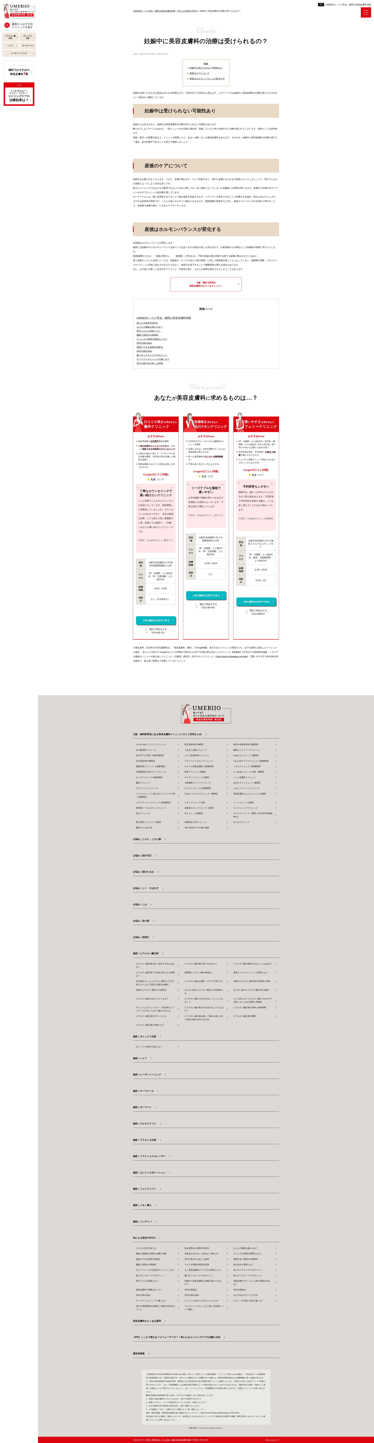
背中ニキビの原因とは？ (147, 1281)
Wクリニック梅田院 (194, 813)
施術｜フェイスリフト (144, 1189)
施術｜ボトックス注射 (144, 1036)
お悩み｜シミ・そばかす (146, 888)
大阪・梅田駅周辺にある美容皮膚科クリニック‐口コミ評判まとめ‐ (167, 734)
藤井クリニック (143, 783)
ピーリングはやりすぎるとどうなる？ (202, 1300)
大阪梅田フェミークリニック (198, 783)
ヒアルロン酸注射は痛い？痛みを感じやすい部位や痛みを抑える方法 (204, 1017)
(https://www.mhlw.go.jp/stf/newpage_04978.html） (220, 1413)
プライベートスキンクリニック (199, 761)
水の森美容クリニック (146, 750)
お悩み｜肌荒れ (141, 937)
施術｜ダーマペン (142, 1107)
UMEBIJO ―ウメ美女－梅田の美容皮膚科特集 (348, 4)
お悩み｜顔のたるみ (143, 872)
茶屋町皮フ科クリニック (196, 822)
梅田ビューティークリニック (246, 750)
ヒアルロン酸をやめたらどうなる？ (152, 999)
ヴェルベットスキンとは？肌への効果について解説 (204, 1307)
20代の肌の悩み (192, 1295)
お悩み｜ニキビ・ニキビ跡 (147, 839)
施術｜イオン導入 (142, 1205)
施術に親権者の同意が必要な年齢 (151, 1253)
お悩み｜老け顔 (141, 921)
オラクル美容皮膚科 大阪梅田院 (199, 766)
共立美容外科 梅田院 (145, 761)
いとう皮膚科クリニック (244, 777)
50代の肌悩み (191, 1290)
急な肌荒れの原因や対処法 (197, 1248)
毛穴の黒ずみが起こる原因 (197, 1259)
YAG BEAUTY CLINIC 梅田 (197, 827)
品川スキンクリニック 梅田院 (246, 783)
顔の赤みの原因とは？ (243, 1264)
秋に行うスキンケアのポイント (150, 1275)
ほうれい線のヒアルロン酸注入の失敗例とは (204, 991)
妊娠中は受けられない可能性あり (206, 68)
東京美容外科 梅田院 (194, 744)
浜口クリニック (143, 813)
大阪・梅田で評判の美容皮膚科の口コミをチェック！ (206, 284)
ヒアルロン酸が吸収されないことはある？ (252, 964)
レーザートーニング (19, 53)
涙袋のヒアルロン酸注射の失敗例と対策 (251, 981)
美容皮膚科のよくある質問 (147, 1321)
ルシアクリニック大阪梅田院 (198, 788)
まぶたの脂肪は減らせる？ (245, 1248)
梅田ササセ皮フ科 (144, 827)
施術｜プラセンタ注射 (144, 1140)
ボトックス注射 (27, 37)
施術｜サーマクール (143, 1091)
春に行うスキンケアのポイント (247, 1275)
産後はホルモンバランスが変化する (207, 78)
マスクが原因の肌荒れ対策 (197, 1264)
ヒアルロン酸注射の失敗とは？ (150, 1025)
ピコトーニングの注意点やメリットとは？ (155, 1270)
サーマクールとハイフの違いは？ (151, 1300)
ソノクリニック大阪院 (243, 802)
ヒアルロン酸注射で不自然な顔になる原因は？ (155, 974)
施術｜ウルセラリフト (144, 1123)
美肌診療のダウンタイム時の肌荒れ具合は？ (251, 1282)
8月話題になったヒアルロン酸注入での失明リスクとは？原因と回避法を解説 (155, 983)
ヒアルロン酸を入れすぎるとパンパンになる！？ (204, 1000)
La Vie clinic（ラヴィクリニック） (151, 744)
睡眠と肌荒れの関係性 (146, 1264)
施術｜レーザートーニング (147, 1074)
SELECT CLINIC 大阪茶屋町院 (150, 755)
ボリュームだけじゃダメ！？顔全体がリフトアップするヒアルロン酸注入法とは (155, 1009)
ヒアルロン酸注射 (10, 37)
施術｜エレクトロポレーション (149, 1172)
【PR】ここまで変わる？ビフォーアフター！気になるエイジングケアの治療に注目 (176, 1337)
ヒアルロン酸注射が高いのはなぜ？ (201, 964)
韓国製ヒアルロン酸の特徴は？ (199, 972)
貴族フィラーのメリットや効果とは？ (250, 972)
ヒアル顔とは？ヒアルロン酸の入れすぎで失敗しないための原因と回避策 (252, 1000)
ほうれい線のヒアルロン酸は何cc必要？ (251, 990)
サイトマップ (271, 1440)
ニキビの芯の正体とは (146, 1248)
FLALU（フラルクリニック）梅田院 (201, 794)
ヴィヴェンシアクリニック (245, 808)
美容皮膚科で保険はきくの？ (149, 1290)
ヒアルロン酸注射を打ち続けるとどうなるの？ (204, 1009)
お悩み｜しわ (140, 904)
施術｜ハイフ (140, 1058)
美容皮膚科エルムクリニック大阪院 (249, 794)
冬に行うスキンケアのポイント (247, 1270)
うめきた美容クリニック (196, 750)
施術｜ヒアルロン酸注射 (146, 953)
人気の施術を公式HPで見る (155, 620)
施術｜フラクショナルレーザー (149, 1156)
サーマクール (27, 46)
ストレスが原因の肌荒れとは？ (247, 1253)
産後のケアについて (199, 73)
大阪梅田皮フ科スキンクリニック (151, 772)
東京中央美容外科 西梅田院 (245, 744)
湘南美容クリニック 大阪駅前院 (150, 766)
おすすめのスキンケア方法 (245, 1295)
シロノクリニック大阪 (195, 802)
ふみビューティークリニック (246, 788)
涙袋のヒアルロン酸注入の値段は (151, 990)
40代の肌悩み (239, 1290)
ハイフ (10, 46)
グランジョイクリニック (147, 788)
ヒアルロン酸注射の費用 (244, 1016)
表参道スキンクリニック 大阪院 (199, 808)
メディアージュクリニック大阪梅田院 (153, 802)
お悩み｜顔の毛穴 (142, 855)
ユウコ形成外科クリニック (197, 755)
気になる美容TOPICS (147, 323)
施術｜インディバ (142, 1221)
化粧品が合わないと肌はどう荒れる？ (202, 1253)
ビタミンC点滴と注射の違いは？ (248, 1300)
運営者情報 (139, 1353)
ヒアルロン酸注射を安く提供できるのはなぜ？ (155, 965)
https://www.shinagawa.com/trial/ (231, 656)
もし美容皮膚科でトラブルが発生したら (203, 1270)
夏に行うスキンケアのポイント (199, 1275)
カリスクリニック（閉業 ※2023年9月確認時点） (252, 815)
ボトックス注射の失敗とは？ (149, 1046)
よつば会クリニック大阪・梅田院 (248, 772)
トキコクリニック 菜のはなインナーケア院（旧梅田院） (155, 795)
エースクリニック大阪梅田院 (149, 777)
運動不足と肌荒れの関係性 (245, 1259)
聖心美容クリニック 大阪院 (148, 822)
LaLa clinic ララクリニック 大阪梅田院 (251, 761)
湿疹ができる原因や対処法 (148, 1259)
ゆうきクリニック (241, 822)
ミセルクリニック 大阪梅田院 (246, 766)
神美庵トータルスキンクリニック (151, 808)
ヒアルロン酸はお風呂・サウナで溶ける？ (204, 981)
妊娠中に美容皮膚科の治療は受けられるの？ (203, 1282)
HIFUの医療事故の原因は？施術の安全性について (155, 1307)
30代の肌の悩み (143, 1295)
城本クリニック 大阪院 (195, 772)
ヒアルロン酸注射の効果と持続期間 (249, 1007)
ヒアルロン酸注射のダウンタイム (151, 1016)
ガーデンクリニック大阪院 (197, 777)
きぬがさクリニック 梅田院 (245, 755)
